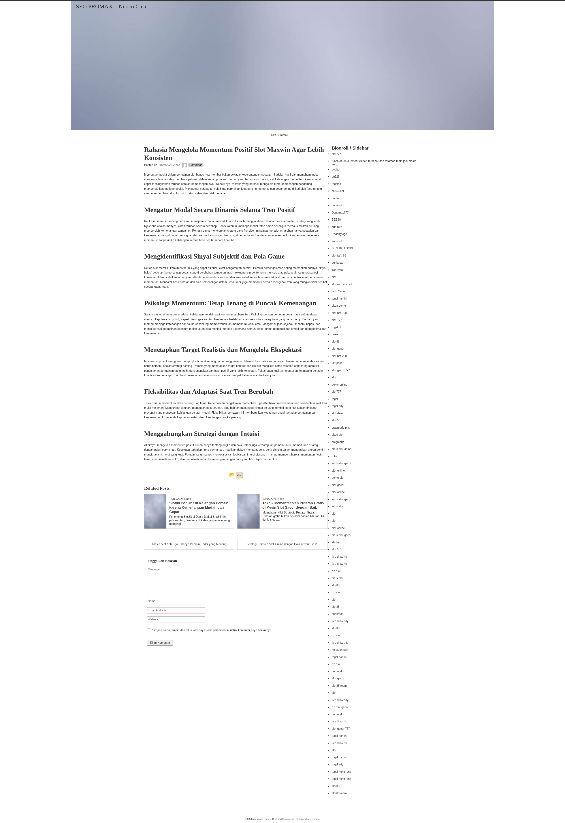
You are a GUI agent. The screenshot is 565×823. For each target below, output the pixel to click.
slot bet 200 (339, 356)
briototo (336, 198)
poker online (339, 384)
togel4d (336, 184)
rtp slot (336, 571)
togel (335, 399)
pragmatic (338, 442)
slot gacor (338, 348)
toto (334, 456)
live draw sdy (340, 621)
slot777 (336, 154)
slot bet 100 (339, 313)
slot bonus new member (206, 174)
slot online (338, 470)
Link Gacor (339, 291)
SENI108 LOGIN (342, 248)
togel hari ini (339, 298)
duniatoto (337, 205)
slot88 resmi (339, 685)
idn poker (337, 363)
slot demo (338, 413)
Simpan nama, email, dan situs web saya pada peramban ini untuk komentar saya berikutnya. (212, 630)
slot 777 (337, 320)
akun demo (339, 305)
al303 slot (338, 191)
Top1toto (337, 270)
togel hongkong (341, 771)
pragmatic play (341, 427)
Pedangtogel (340, 234)
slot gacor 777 (341, 370)
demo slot (338, 477)
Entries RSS (270, 819)
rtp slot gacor (340, 707)
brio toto (337, 227)
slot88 (335, 341)
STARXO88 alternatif (345, 161)
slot (334, 277)
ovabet (336, 169)
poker (335, 334)
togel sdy (337, 406)
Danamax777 (340, 212)
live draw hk (339, 556)
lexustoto (337, 241)
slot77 (335, 420)
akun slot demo (341, 449)
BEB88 (336, 219)
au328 (335, 176)
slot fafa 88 (339, 255)
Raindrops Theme (310, 819)
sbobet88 (337, 614)
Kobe (187, 499)
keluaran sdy (340, 649)
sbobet (336, 542)
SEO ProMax (279, 135)
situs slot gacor (341, 463)
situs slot (337, 434)
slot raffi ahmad (342, 284)
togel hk (337, 327)
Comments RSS (290, 819)
